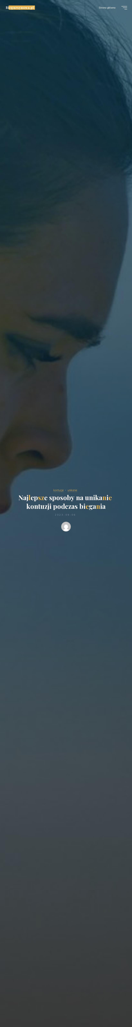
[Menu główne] (124, 7)
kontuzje (58, 490)
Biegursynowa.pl (20, 7)
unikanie (72, 490)
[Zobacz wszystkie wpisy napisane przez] (66, 527)
